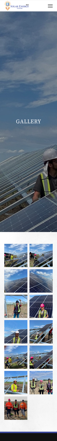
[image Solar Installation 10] (17, 256)
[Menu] (49, 5)
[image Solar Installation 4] (17, 333)
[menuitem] (49, 5)
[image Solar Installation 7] (42, 282)
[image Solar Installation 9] (42, 256)
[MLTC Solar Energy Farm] (23, 5)
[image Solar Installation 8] (17, 282)
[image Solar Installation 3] (42, 333)
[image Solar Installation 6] (17, 307)
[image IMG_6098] (42, 383)
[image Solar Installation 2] (17, 358)
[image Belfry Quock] (17, 383)
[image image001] (17, 409)
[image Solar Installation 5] (42, 307)
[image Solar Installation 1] (42, 358)
